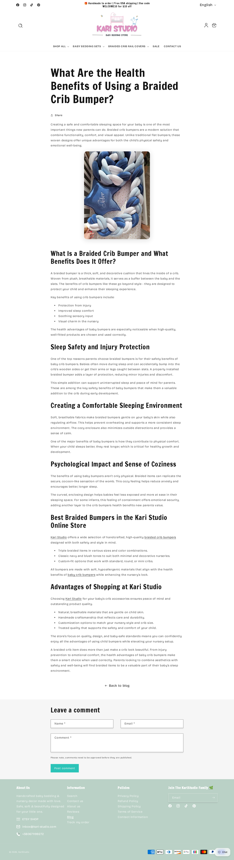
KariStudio (23, 852)
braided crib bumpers (160, 537)
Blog (70, 817)
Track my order (78, 822)
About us (73, 806)
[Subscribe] (213, 797)
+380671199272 (33, 834)
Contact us (75, 801)
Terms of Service (130, 811)
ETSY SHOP (30, 819)
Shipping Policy (129, 806)
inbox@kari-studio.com (39, 826)
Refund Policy (128, 801)
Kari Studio (59, 537)
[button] (20, 26)
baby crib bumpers (81, 574)
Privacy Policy (128, 795)
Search (72, 795)
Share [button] (59, 115)
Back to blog (119, 686)
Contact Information (133, 817)
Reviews (73, 811)
